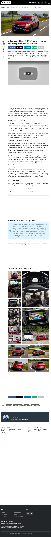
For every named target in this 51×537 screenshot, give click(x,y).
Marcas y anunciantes (18, 516)
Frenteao (7, 535)
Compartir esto (44, 410)
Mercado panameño (18, 405)
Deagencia (6, 533)
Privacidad (4, 516)
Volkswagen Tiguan (35, 405)
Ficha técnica (9, 405)
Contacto (15, 514)
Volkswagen (26, 405)
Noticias (3, 512)
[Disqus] (25, 461)
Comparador (4, 514)
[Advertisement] (28, 96)
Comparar (32, 2)
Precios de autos (17, 512)
